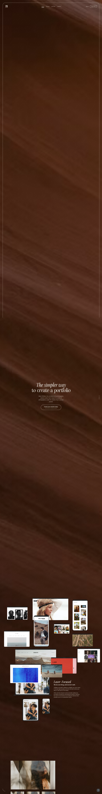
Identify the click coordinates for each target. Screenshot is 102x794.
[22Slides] (7, 6)
